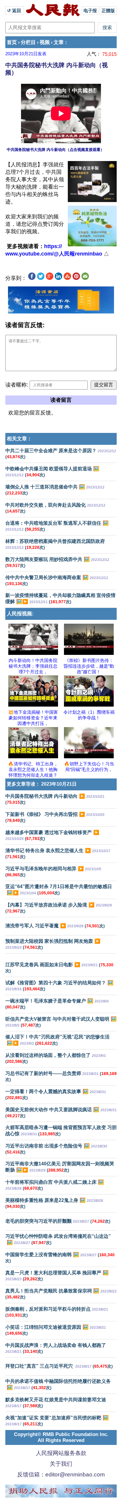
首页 (12, 42)
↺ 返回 (14, 10)
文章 (59, 42)
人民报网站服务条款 (61, 1453)
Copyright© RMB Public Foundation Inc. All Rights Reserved (61, 1437)
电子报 (90, 10)
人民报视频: (20, 614)
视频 (45, 42)
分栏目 (28, 42)
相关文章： (19, 439)
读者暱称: (16, 385)
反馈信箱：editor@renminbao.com (61, 1474)
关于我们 (61, 1464)
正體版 (108, 10)
